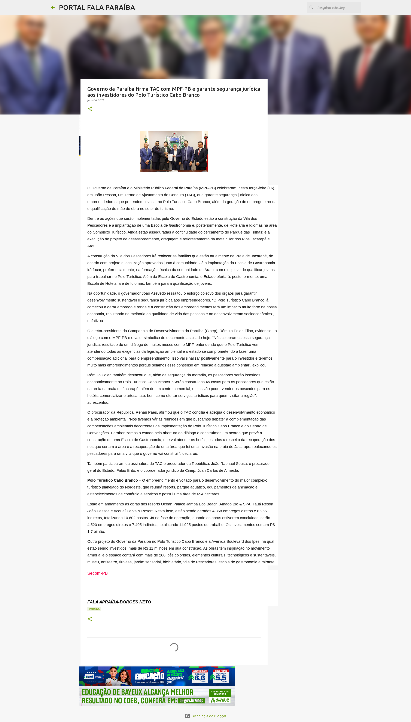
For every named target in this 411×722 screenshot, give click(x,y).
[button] (89, 109)
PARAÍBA (94, 608)
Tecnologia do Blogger (208, 716)
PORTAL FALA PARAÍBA (97, 7)
